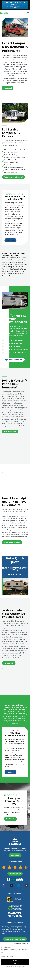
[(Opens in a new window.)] (15, 879)
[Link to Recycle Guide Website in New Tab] (15, 907)
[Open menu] (28, 13)
